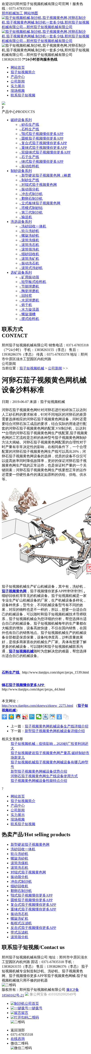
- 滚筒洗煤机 (29, 240)
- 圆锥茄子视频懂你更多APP (41, 138)
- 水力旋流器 (29, 309)
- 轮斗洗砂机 (29, 231)
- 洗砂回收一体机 (32, 226)
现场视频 (18, 90)
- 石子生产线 (29, 157)
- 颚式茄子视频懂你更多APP (41, 134)
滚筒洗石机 (19, 867)
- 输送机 (25, 217)
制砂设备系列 (21, 171)
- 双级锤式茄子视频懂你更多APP (44, 152)
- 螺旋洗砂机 (29, 235)
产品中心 (18, 77)
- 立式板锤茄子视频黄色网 (39, 203)
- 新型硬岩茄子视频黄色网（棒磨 (45, 175)
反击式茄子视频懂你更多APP (33, 928)
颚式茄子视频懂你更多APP (32, 895)
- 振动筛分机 (29, 189)
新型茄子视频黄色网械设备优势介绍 (39, 771)
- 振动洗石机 (29, 263)
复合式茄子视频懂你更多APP (33, 904)
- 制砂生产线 (29, 180)
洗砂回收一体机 (23, 849)
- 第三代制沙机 (31, 212)
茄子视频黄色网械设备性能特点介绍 (39, 781)
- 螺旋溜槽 (27, 314)
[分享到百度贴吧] (45, 716)
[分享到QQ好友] (18, 716)
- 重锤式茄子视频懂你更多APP (43, 148)
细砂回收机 (19, 886)
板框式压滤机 (21, 923)
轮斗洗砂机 (19, 854)
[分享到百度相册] (52, 716)
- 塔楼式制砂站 (31, 208)
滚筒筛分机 (19, 937)
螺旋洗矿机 (19, 918)
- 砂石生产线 (29, 124)
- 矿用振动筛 (29, 277)
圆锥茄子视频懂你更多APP (32, 900)
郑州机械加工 (12, 13)
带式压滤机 (19, 932)
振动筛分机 (19, 877)
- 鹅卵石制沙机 (31, 198)
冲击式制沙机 (21, 881)
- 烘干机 (25, 305)
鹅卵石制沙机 (21, 891)
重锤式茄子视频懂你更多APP (33, 909)
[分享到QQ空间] (11, 716)
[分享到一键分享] (59, 716)
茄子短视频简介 (23, 72)
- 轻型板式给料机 (32, 282)
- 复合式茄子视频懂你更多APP (43, 143)
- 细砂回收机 (29, 254)
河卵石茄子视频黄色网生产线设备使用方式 (44, 776)
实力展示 (18, 86)
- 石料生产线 (29, 129)
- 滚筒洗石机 (29, 245)
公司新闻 (18, 81)
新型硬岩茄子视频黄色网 (30, 844)
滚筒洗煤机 (19, 863)
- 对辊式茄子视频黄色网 (38, 184)
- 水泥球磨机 (29, 300)
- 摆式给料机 (29, 319)
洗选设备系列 (21, 221)
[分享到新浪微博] (25, 716)
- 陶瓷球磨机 (29, 291)
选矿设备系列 (21, 272)
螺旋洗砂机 (19, 858)
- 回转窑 (25, 295)
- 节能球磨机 (29, 286)
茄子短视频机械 (31, 368)
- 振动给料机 (29, 166)
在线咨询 (18, 1039)
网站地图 (31, 13)
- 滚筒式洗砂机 (31, 268)
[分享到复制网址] (66, 716)
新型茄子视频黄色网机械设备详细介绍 (55, 731)
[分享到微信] (39, 716)
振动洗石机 (19, 914)
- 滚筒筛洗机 (29, 249)
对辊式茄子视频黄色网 (28, 872)
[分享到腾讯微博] (32, 716)
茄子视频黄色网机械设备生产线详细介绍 (56, 726)
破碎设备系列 (21, 120)
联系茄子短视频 (23, 95)
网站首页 (18, 67)
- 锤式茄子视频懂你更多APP (41, 161)
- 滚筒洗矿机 (29, 258)
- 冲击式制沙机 (31, 194)
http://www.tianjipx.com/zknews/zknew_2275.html (37, 705)
